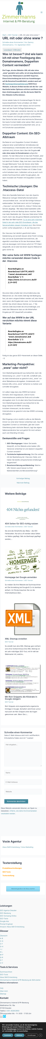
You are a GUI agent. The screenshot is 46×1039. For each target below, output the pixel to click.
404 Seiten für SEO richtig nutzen (21, 523)
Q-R (1, 957)
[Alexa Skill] (4, 1016)
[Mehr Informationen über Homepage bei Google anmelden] (23, 561)
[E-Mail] (1, 1016)
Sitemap (3, 994)
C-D (1, 941)
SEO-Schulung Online (8, 916)
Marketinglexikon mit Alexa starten (23, 889)
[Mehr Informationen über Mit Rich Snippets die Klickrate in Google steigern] (23, 679)
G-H (1, 947)
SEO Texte (6, 872)
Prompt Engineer (6, 924)
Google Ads (4, 921)
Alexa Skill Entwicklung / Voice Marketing (17, 847)
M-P (1, 955)
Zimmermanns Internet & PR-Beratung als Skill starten (20, 980)
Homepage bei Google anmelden (21, 577)
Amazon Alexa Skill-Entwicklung (12, 927)
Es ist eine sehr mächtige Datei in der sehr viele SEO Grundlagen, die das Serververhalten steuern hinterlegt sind (22, 222)
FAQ (1, 988)
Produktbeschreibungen (12, 868)
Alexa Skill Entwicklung (8, 977)
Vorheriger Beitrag (23, 478)
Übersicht (3, 936)
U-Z (1, 963)
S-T (1, 960)
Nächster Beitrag (23, 483)
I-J (1, 949)
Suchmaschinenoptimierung (16, 84)
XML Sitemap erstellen (16, 638)
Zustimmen (7, 1035)
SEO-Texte (4, 919)
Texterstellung (8, 876)
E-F (1, 944)
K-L (1, 952)
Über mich (4, 991)
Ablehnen (19, 1035)
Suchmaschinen (6, 972)
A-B (1, 938)
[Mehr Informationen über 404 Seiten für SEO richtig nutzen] (23, 510)
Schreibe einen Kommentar (12, 42)
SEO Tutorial (28, 526)
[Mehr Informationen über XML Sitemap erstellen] (23, 619)
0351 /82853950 (12, 1011)
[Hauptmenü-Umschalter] (41, 12)
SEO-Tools (4, 975)
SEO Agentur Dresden (8, 910)
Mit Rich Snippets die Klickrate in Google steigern (21, 697)
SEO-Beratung (5, 913)
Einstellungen (12, 1029)
